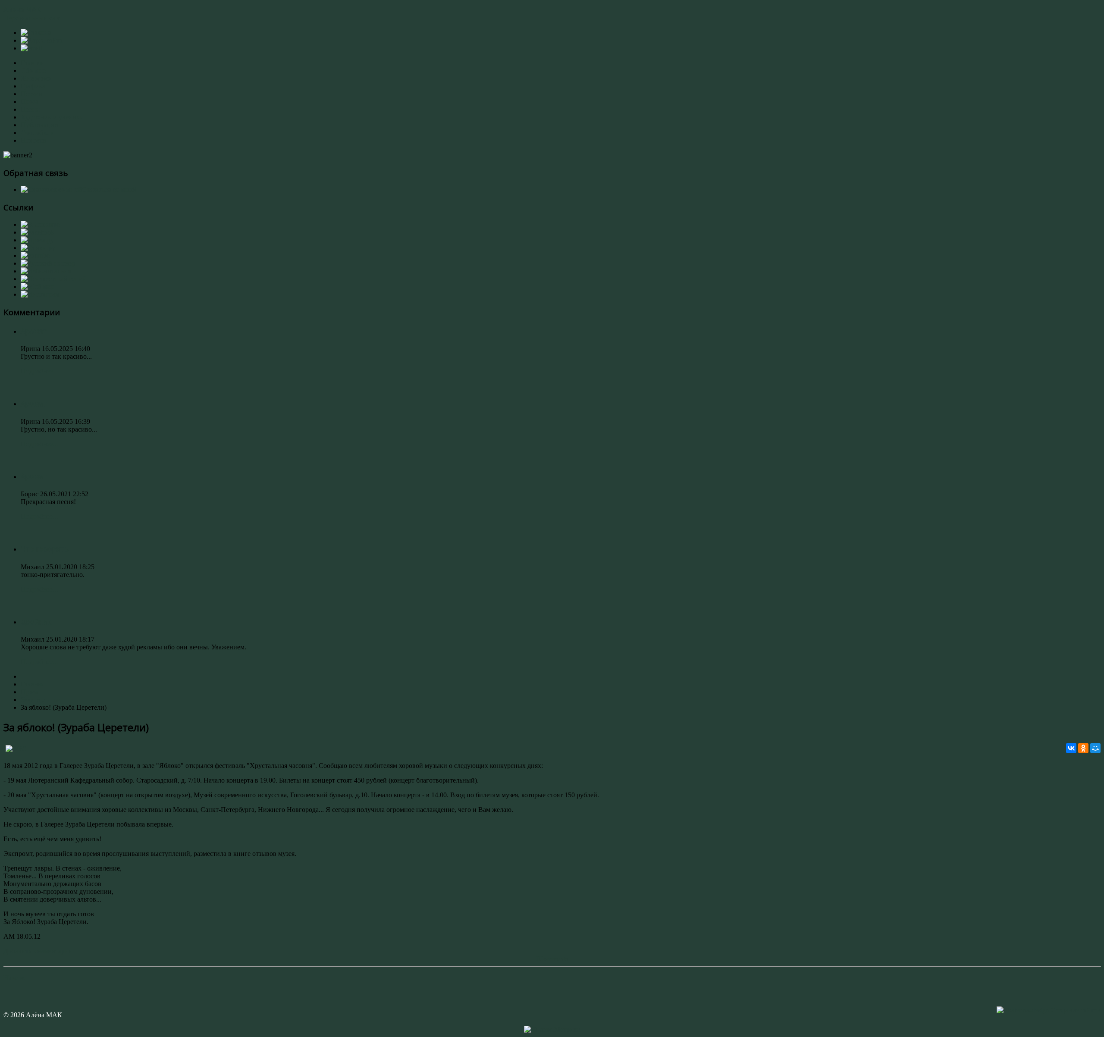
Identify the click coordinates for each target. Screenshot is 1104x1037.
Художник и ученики (52, 117)
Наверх (14, 977)
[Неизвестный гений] (54, 278)
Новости (33, 140)
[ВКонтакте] (1071, 748)
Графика (33, 86)
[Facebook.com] (37, 232)
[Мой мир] (37, 286)
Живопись (36, 78)
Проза (29, 101)
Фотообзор (37, 132)
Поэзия (31, 93)
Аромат (34, 331)
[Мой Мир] (1095, 748)
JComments (552, 958)
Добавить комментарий (37, 951)
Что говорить (45, 549)
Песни (30, 109)
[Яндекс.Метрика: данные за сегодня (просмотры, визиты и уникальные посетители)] (552, 1030)
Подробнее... (39, 371)
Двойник (36, 622)
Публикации (39, 124)
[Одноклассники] (1083, 748)
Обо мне (33, 70)
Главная (32, 62)
